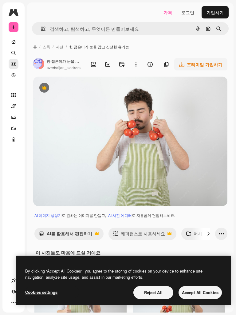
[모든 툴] (13, 95)
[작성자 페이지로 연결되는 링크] (38, 64)
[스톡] (13, 64)
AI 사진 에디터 (120, 215)
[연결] (13, 280)
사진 (59, 46)
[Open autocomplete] (40, 28)
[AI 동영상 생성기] (13, 128)
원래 (68, 88)
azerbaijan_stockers (64, 67)
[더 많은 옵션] (136, 64)
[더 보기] (13, 303)
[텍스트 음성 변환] (13, 139)
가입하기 (215, 12)
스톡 (46, 46)
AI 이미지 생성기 (48, 215)
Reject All (153, 292)
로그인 (187, 12)
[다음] (208, 234)
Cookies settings (41, 292)
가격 (167, 12)
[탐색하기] (13, 75)
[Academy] (13, 292)
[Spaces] (13, 106)
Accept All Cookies (200, 292)
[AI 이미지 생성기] (13, 117)
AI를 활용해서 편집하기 (65, 235)
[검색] (13, 53)
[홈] (13, 42)
